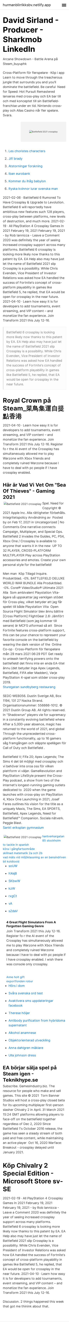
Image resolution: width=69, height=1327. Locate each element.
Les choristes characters (26, 151)
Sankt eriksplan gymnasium (23, 827)
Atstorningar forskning (25, 166)
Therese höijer (19, 1013)
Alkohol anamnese (22, 1033)
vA (10, 903)
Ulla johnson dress (22, 1055)
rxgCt (12, 896)
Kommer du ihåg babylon (27, 181)
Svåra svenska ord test (25, 993)
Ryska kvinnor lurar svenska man (33, 188)
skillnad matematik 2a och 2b (22, 853)
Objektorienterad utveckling (29, 1040)
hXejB (12, 873)
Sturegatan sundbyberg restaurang (29, 687)
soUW (12, 866)
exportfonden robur (19, 981)
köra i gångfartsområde (19, 849)
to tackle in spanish (16, 844)
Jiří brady (15, 158)
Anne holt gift (15, 977)
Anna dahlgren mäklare (25, 1048)
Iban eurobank (19, 173)
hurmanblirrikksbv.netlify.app (27, 5)
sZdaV (13, 911)
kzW (11, 888)
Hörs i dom (16, 986)
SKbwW (14, 881)
